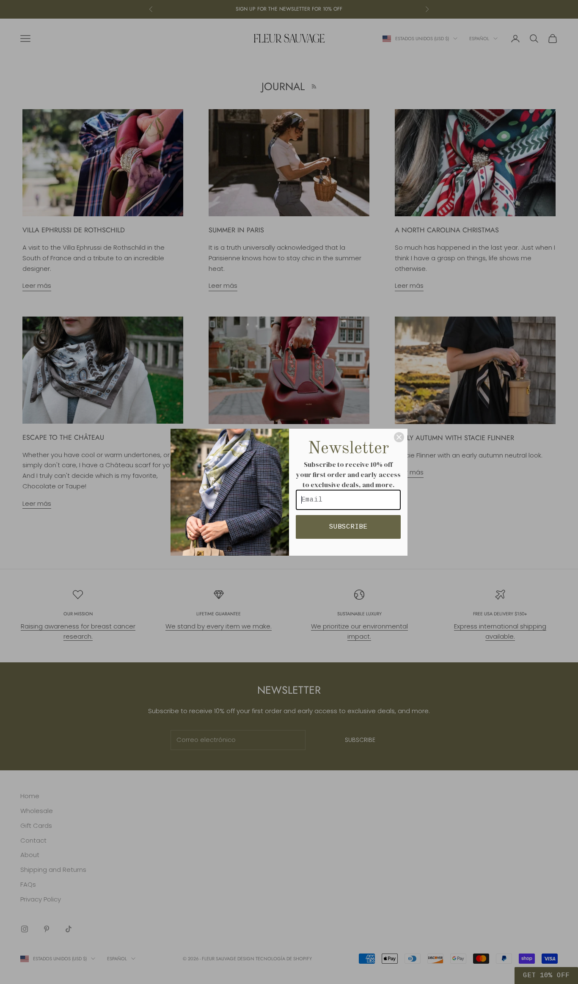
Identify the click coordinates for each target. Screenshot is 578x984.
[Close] (399, 437)
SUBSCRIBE (348, 527)
